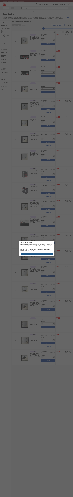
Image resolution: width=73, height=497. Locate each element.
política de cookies (31, 250)
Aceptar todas (47, 254)
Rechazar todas (26, 254)
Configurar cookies (37, 254)
